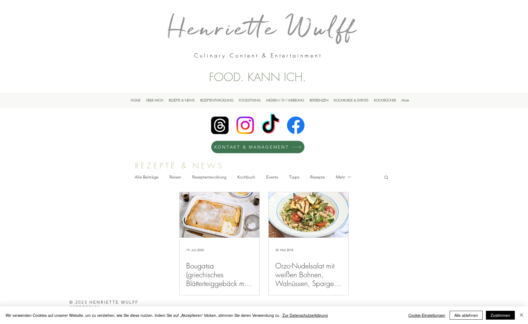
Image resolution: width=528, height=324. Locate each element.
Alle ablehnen (466, 315)
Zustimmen (500, 315)
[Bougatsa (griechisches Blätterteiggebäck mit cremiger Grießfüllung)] (219, 215)
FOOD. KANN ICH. (257, 77)
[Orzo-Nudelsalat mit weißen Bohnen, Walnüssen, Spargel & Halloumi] (308, 215)
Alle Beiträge (146, 177)
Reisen (175, 177)
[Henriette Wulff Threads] (220, 125)
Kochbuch (246, 177)
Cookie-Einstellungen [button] (426, 315)
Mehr (340, 177)
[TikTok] (270, 125)
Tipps (294, 177)
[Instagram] (245, 125)
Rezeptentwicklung (209, 177)
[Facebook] (295, 125)
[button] (386, 178)
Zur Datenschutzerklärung (305, 315)
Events (272, 177)
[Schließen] (521, 315)
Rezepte (317, 177)
